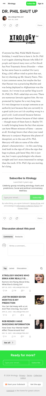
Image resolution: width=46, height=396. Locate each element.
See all (7, 342)
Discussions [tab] (21, 268)
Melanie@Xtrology (16, 17)
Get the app (35, 384)
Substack (10, 390)
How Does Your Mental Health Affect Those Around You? (15, 328)
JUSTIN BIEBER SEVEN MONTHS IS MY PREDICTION (14, 300)
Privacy (22, 375)
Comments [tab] (8, 237)
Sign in (40, 3)
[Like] (4, 25)
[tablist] (13, 236)
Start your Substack (16, 384)
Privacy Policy (23, 208)
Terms (29, 375)
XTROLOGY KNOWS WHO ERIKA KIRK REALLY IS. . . (15, 277)
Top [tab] (5, 268)
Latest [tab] (11, 268)
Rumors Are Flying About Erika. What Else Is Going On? (16, 283)
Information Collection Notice (27, 206)
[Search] (41, 268)
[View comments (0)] (10, 25)
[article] (23, 283)
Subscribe (31, 3)
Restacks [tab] (19, 237)
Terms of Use (35, 203)
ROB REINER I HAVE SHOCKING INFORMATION (16, 323)
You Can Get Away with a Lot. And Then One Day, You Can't (15, 307)
